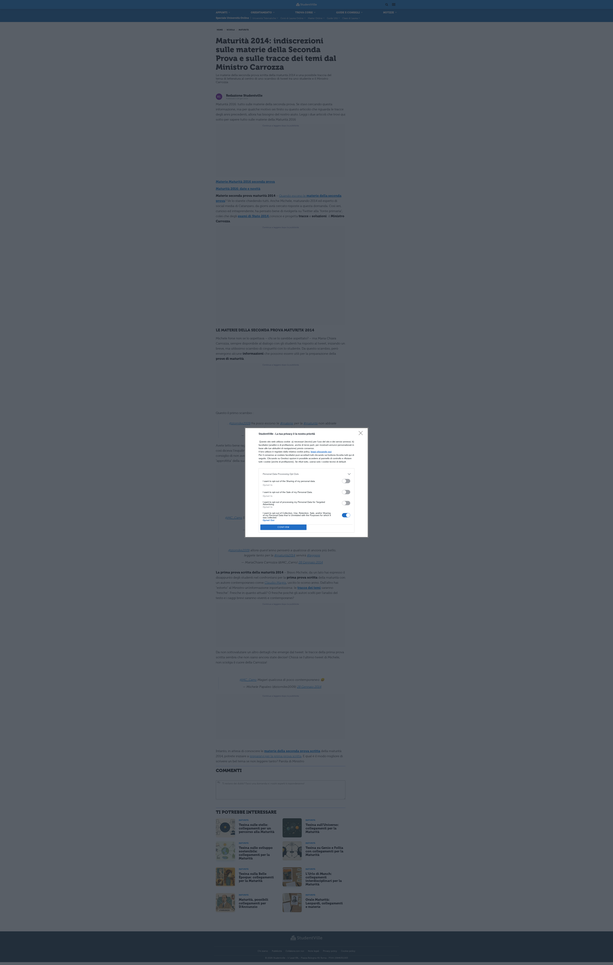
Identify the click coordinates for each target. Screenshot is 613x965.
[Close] (362, 434)
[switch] (346, 481)
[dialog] (306, 482)
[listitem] (306, 474)
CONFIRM (283, 527)
